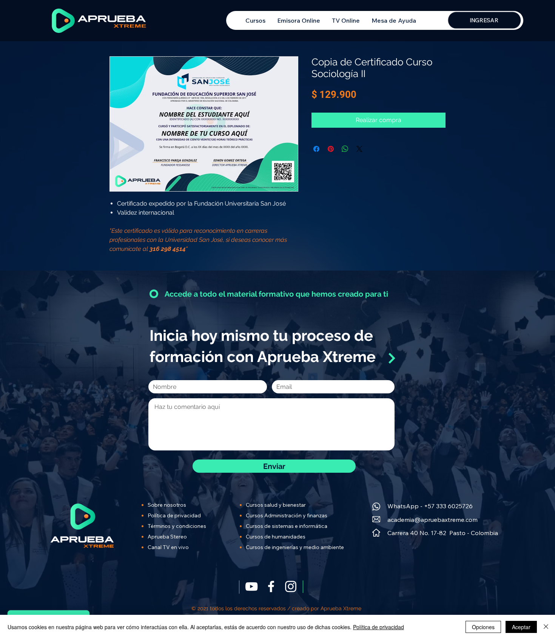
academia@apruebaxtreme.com (432, 519)
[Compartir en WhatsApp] (345, 148)
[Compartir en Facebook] (316, 148)
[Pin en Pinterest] (330, 148)
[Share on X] (359, 148)
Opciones (483, 627)
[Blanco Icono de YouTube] (251, 586)
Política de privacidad (378, 627)
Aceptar (521, 627)
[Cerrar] (545, 627)
